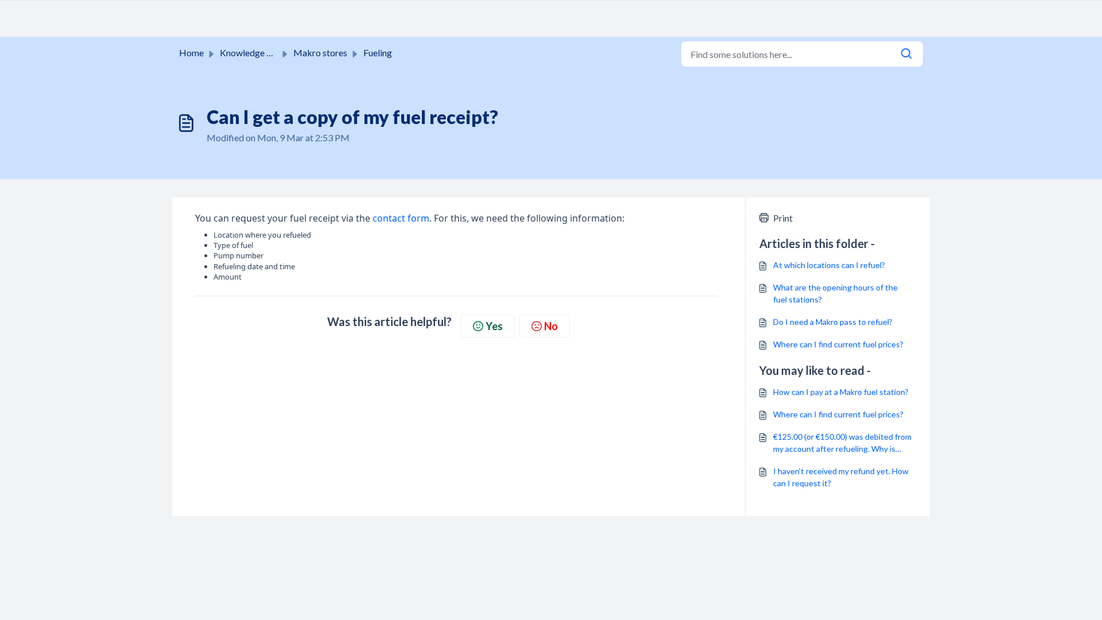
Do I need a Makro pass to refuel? (833, 322)
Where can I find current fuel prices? (838, 344)
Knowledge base (252, 52)
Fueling (377, 52)
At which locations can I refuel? (829, 265)
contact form (400, 218)
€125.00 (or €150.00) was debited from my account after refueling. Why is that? (842, 443)
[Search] (906, 54)
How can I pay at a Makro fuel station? (841, 392)
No (551, 326)
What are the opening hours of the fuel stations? (835, 293)
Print (783, 217)
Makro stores (320, 52)
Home (191, 52)
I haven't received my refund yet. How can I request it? (841, 477)
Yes (494, 326)
